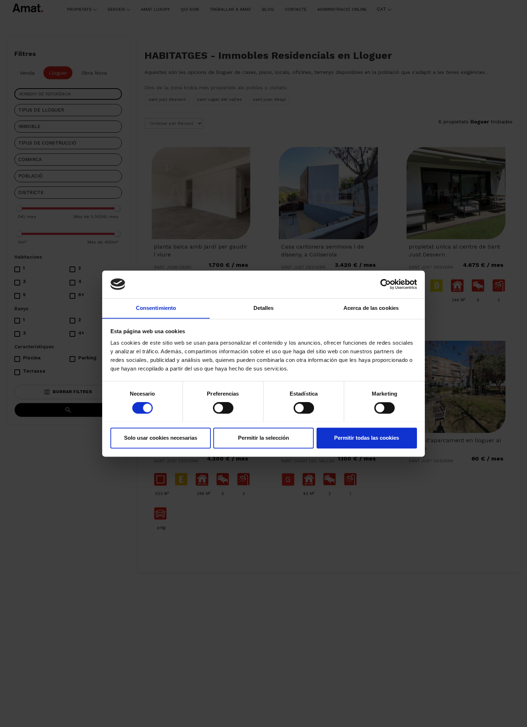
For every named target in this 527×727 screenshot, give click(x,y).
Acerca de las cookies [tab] (371, 308)
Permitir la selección (263, 438)
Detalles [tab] (263, 308)
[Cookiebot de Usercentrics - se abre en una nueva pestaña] (385, 284)
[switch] (223, 408)
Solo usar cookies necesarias (160, 438)
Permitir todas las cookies (366, 438)
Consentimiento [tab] (156, 308)
